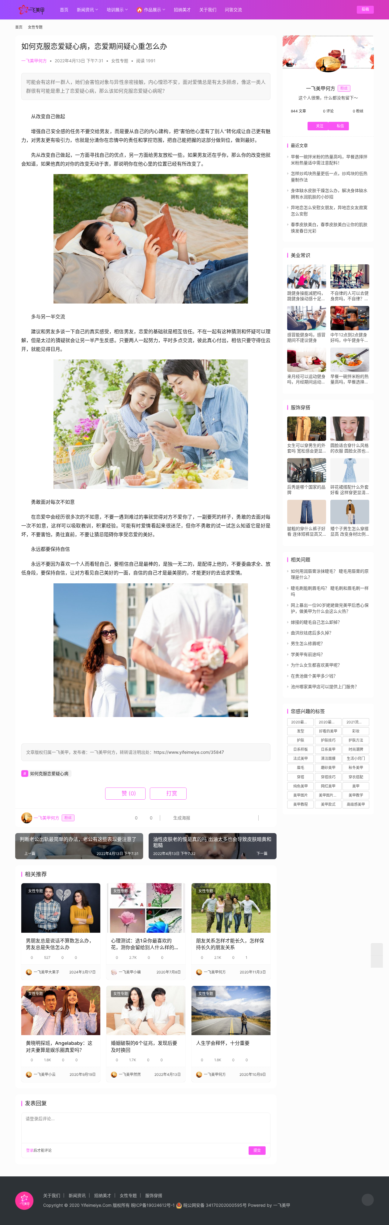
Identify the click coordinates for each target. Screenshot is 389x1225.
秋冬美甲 (356, 767)
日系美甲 (328, 749)
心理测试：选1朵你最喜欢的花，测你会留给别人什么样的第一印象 (145, 944)
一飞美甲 (281, 1205)
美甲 (356, 786)
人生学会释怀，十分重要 (223, 1043)
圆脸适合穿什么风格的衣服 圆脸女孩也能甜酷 (349, 448)
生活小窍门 (356, 758)
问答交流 (233, 9)
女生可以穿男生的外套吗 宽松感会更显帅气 (306, 448)
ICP (138, 1205)
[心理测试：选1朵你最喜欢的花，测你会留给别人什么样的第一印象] (145, 907)
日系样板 (300, 749)
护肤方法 (356, 740)
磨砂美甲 (328, 767)
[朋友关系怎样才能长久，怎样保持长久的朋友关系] (230, 907)
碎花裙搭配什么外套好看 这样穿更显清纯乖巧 (349, 489)
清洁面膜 (328, 758)
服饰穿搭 (153, 1195)
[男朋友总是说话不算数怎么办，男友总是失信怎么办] (60, 907)
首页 (64, 9)
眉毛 (300, 767)
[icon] (368, 1200)
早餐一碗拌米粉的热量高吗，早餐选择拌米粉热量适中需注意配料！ (349, 379)
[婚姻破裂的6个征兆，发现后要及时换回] (145, 1010)
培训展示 (115, 9)
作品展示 (152, 9)
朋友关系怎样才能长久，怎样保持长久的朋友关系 (230, 944)
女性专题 (119, 60)
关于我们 (207, 9)
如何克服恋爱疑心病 (49, 773)
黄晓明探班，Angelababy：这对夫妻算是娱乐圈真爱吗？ (59, 1046)
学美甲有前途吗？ (308, 654)
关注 (319, 126)
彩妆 (356, 731)
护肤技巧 (328, 740)
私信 (340, 126)
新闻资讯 (85, 9)
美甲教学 (356, 795)
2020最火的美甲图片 (330, 722)
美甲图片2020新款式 (330, 795)
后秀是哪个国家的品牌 (306, 489)
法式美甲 (300, 758)
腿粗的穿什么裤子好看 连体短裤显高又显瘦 (306, 531)
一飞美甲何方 (34, 60)
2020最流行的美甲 (302, 722)
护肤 (300, 740)
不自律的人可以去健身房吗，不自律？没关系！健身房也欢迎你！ (349, 295)
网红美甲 (328, 786)
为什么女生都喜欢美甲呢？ (316, 664)
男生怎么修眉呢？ (308, 643)
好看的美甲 (328, 731)
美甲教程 (300, 804)
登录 (29, 1150)
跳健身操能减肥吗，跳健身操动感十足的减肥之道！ (306, 295)
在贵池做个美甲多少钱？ (314, 675)
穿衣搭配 (356, 777)
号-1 (171, 1205)
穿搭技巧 (328, 777)
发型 (300, 731)
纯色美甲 (300, 786)
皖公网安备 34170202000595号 (215, 1205)
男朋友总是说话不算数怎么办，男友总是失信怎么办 (60, 944)
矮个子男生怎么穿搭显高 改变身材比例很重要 (349, 531)
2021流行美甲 (357, 722)
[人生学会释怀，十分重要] (230, 1010)
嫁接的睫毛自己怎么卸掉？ (316, 622)
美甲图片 (300, 795)
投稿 (365, 9)
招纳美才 (182, 9)
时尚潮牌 (356, 749)
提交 (257, 1150)
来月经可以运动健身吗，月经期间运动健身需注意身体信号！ (306, 379)
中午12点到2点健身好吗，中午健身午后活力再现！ (349, 337)
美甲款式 (328, 804)
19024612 (156, 1205)
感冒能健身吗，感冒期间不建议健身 (306, 337)
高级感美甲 (356, 804)
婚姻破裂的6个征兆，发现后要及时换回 (144, 1046)
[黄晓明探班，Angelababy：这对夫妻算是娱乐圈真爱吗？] (60, 1010)
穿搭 (300, 777)
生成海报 (181, 817)
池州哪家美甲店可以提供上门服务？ (325, 686)
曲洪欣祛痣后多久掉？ (312, 632)
